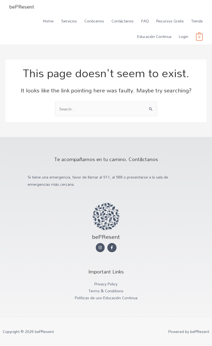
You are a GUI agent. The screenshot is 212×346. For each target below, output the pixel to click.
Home (48, 21)
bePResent (21, 7)
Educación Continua (154, 36)
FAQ (145, 21)
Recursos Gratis (170, 21)
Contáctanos (123, 21)
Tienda (197, 21)
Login (183, 36)
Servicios (69, 21)
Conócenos (94, 21)
